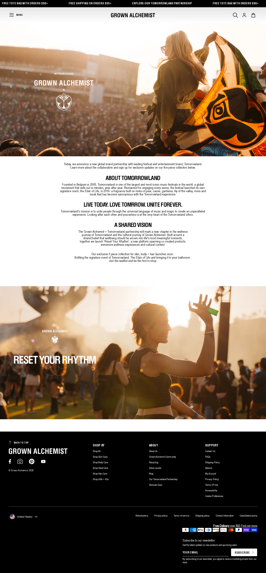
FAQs (207, 456)
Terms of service (181, 515)
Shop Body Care (100, 462)
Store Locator (155, 468)
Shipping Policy (212, 462)
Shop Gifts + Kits (101, 479)
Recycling (153, 462)
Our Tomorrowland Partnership (163, 479)
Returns (208, 468)
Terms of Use (211, 484)
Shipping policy (202, 515)
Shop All (97, 451)
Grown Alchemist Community (162, 456)
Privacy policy (161, 515)
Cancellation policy (248, 515)
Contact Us (210, 451)
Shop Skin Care (100, 456)
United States (24, 516)
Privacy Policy (212, 479)
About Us (153, 451)
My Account (210, 473)
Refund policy (142, 515)
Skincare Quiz (155, 484)
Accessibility (211, 490)
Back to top (21, 443)
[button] (235, 15)
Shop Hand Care (100, 468)
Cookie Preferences (214, 496)
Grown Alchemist (19, 470)
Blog (151, 473)
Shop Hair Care (100, 473)
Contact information (225, 515)
